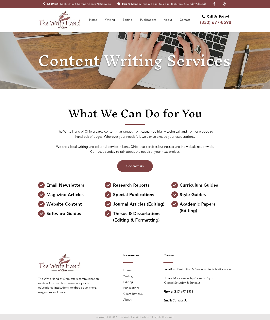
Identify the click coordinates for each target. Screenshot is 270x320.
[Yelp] (224, 4)
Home (127, 270)
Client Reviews (133, 294)
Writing (128, 276)
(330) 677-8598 (215, 22)
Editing (128, 282)
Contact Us (180, 300)
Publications (131, 288)
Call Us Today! (218, 16)
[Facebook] (214, 4)
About (127, 299)
